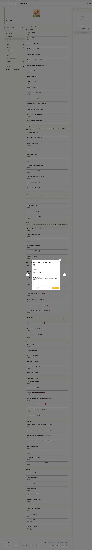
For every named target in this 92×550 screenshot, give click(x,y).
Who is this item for (37, 272)
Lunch (36, 269)
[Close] (60, 260)
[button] (28, 276)
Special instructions (37, 277)
